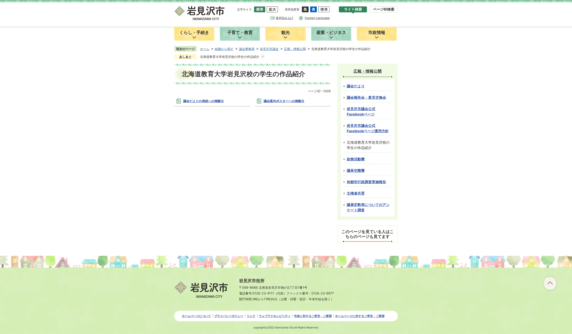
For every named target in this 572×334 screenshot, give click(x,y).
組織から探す (224, 49)
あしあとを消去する (262, 56)
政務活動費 (356, 159)
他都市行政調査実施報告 (366, 182)
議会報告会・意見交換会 (366, 97)
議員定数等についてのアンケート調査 (368, 207)
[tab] (353, 9)
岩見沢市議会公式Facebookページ (361, 111)
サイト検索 (353, 9)
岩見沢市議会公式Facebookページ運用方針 (368, 128)
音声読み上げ (284, 18)
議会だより (356, 86)
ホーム (204, 49)
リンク (251, 316)
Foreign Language (317, 18)
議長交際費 (356, 170)
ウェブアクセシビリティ (275, 316)
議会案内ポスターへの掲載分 (284, 101)
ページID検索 (383, 9)
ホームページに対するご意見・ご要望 (360, 316)
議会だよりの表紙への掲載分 (203, 101)
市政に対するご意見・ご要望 (313, 316)
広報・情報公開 (295, 49)
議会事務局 (246, 49)
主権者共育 (356, 193)
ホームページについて (196, 316)
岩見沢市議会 (269, 49)
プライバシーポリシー (228, 316)
